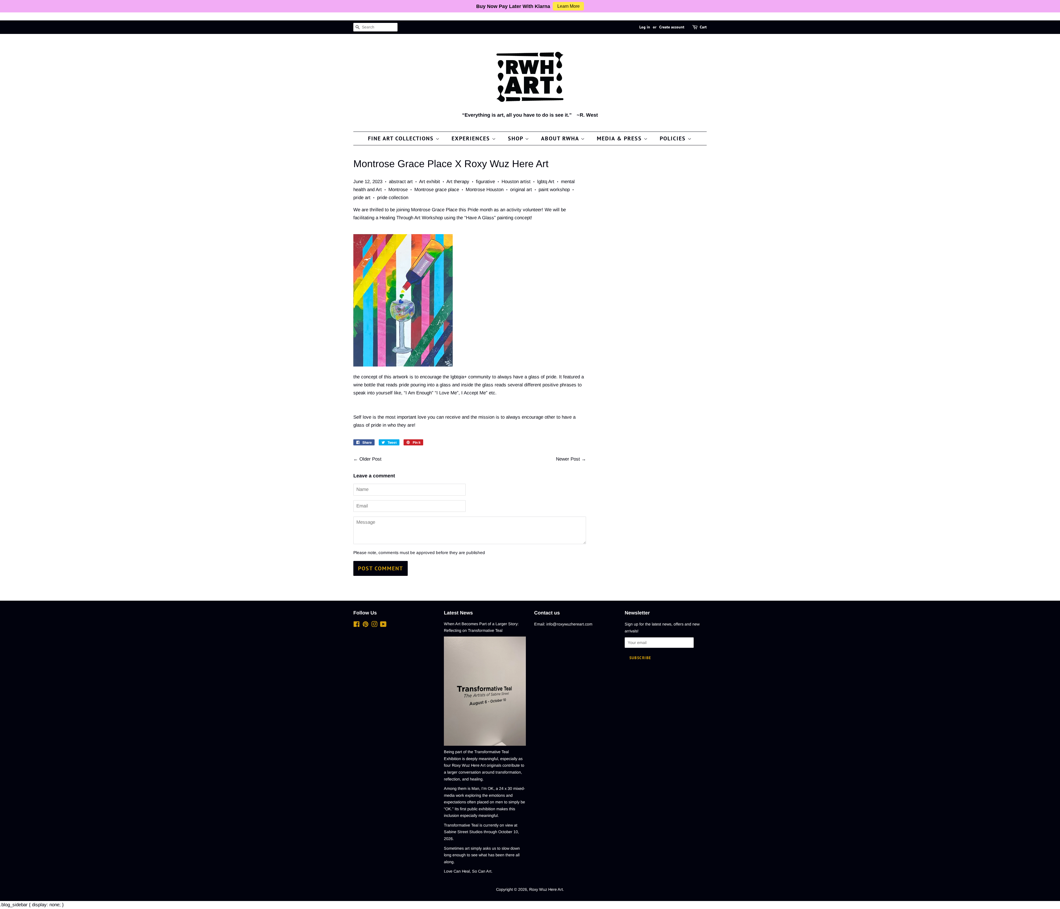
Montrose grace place (436, 189)
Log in (644, 27)
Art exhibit (429, 181)
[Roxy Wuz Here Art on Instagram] (374, 625)
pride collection (392, 197)
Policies (674, 138)
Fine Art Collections (402, 138)
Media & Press (620, 138)
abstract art (401, 181)
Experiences (472, 138)
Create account (671, 27)
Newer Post (568, 459)
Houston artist (516, 181)
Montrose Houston (485, 189)
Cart (703, 27)
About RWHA (561, 138)
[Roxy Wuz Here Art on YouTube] (383, 625)
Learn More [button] (568, 6)
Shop (516, 138)
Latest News (458, 613)
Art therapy (457, 181)
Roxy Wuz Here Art (546, 889)
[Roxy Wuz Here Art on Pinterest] (365, 625)
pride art (361, 197)
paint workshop (554, 189)
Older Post (370, 459)
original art (521, 189)
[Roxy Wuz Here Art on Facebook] (356, 625)
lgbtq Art (545, 181)
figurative (485, 181)
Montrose (398, 189)
